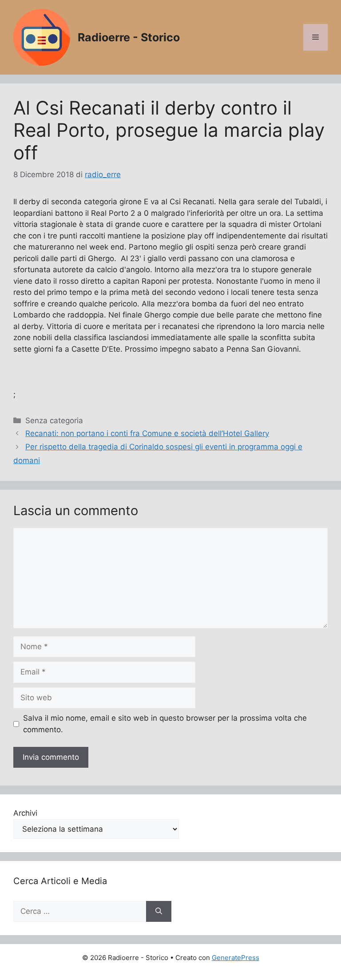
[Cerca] (158, 911)
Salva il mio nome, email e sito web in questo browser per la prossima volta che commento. (165, 724)
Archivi (25, 813)
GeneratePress (235, 957)
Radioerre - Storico (129, 37)
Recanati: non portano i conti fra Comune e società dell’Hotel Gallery (147, 433)
